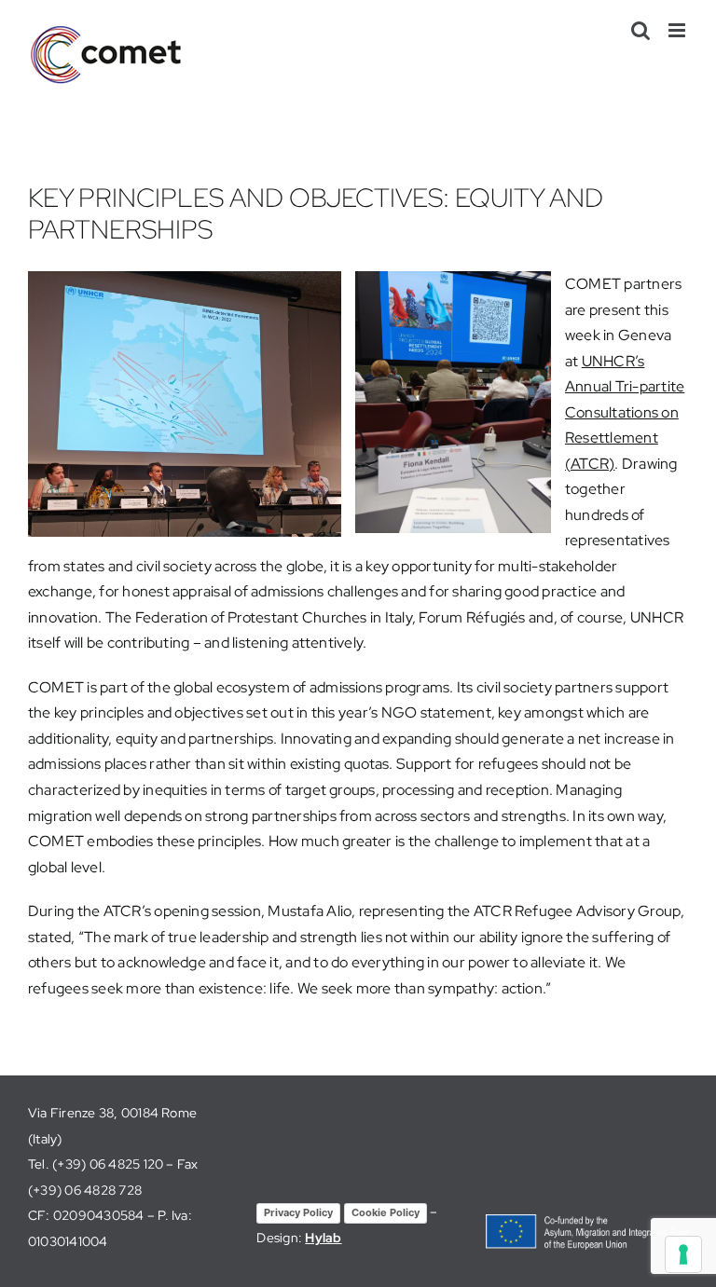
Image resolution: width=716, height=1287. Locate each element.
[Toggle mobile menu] (678, 30)
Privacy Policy (298, 1212)
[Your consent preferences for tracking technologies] (683, 1254)
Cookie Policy (385, 1212)
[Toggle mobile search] (640, 30)
